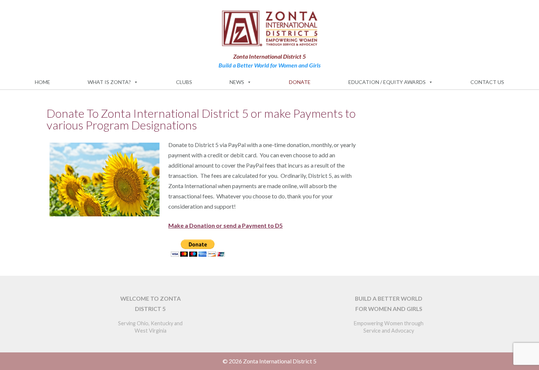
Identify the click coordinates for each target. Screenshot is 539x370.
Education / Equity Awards (387, 82)
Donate (300, 82)
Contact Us (487, 82)
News (237, 82)
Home (42, 82)
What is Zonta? (109, 82)
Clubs (184, 82)
